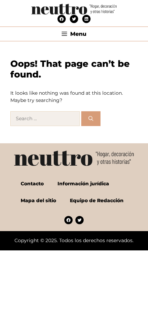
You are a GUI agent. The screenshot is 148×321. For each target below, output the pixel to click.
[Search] (91, 118)
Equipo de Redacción (97, 200)
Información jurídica (83, 183)
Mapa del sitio (38, 200)
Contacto (32, 183)
